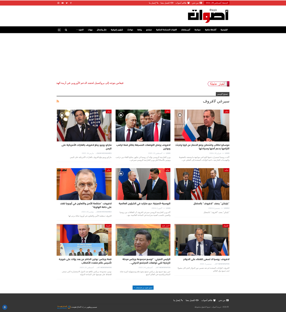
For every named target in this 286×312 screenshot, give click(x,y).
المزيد (81, 30)
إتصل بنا (152, 3)
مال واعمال (102, 30)
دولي (226, 111)
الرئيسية (224, 30)
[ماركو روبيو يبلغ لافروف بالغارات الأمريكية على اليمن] (84, 125)
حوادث (130, 30)
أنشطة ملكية (210, 30)
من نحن (195, 3)
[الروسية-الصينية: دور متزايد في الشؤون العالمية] (143, 184)
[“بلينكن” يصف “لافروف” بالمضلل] (201, 184)
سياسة (198, 30)
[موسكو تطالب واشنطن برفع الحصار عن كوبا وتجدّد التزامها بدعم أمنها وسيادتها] (201, 125)
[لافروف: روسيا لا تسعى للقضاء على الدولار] (201, 240)
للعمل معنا (165, 3)
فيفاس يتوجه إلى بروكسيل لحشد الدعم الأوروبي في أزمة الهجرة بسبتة (99, 82)
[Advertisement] (143, 56)
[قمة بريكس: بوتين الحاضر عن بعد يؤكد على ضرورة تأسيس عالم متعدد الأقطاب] (84, 240)
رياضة (139, 30)
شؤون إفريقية (117, 30)
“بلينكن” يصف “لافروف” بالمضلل (211, 203)
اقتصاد (226, 226)
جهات (90, 30)
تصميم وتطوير (92, 307)
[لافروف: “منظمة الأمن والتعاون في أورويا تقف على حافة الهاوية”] (84, 184)
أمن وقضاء (185, 30)
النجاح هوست (76, 307)
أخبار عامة (165, 226)
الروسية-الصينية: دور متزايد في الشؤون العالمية (144, 203)
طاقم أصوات (180, 3)
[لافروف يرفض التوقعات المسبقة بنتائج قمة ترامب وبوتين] (143, 125)
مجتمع (149, 30)
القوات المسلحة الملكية (166, 30)
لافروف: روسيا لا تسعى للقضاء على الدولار (206, 259)
